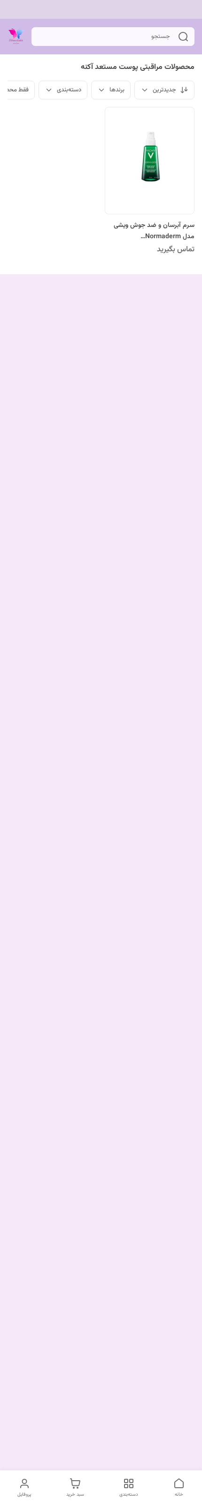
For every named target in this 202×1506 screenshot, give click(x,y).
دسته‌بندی (69, 90)
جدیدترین (164, 90)
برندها (116, 90)
